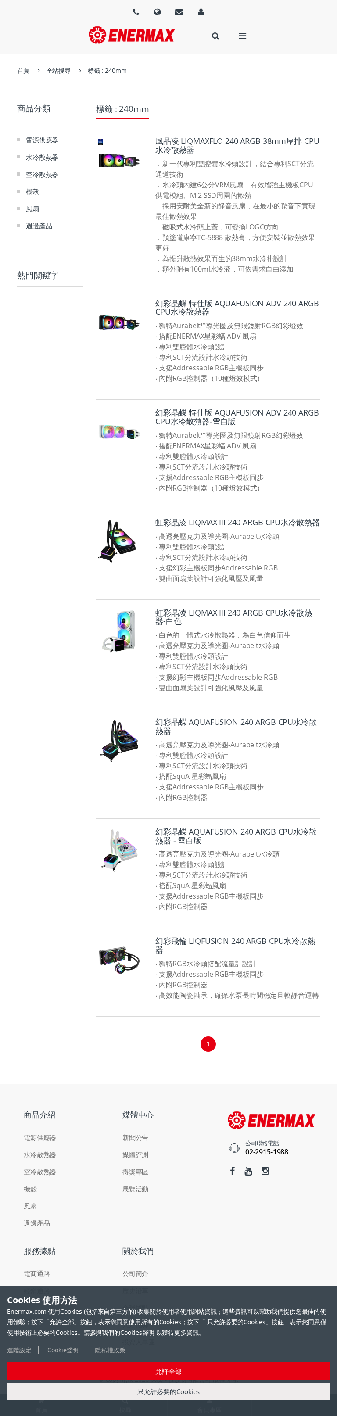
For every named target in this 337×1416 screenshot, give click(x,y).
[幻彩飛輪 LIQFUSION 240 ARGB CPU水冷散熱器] (119, 960)
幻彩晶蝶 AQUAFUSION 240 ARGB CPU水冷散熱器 (236, 726)
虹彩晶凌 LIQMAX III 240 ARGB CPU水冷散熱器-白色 (233, 617)
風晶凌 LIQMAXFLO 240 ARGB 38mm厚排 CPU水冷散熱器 (237, 145)
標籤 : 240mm (107, 70)
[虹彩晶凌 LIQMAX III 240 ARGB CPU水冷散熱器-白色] (119, 632)
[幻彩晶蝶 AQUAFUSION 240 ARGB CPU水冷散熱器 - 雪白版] (119, 851)
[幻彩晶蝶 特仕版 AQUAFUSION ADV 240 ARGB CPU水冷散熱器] (119, 322)
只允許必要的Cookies (168, 1391)
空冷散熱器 (42, 174)
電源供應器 (42, 140)
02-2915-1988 (266, 1152)
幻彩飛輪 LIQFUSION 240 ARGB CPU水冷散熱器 (235, 945)
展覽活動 (135, 1188)
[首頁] (132, 35)
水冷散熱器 (42, 157)
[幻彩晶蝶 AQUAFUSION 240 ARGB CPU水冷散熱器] (119, 741)
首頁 (23, 70)
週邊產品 (39, 225)
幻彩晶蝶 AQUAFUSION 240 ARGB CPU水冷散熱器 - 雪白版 (236, 836)
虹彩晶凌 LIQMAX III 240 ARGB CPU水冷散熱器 (237, 522)
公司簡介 (135, 1273)
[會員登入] (201, 12)
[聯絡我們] (179, 12)
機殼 (32, 191)
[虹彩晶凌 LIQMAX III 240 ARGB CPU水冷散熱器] (119, 541)
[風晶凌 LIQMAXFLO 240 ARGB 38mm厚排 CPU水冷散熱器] (119, 160)
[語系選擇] (136, 12)
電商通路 (37, 1273)
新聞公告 (135, 1137)
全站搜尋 (59, 70)
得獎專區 (135, 1171)
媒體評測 (135, 1154)
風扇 (32, 208)
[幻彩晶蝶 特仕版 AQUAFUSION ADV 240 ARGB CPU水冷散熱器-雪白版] (119, 432)
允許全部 (168, 1371)
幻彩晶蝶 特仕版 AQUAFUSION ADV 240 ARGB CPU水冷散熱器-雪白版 (237, 417)
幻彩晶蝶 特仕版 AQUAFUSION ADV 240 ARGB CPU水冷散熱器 (237, 307)
